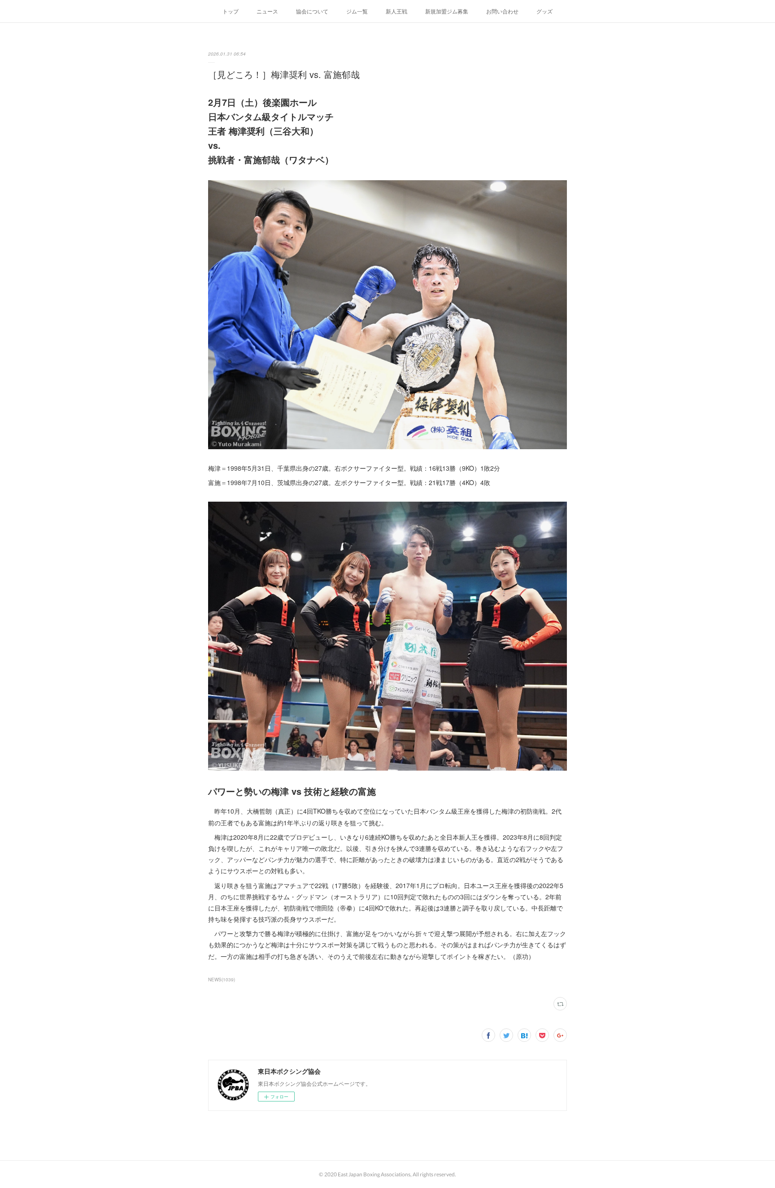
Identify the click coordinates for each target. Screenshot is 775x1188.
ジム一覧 (357, 11)
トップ (230, 11)
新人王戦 (396, 11)
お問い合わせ (502, 11)
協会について (312, 11)
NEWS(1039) (221, 979)
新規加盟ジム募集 (446, 11)
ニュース (267, 11)
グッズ (544, 11)
